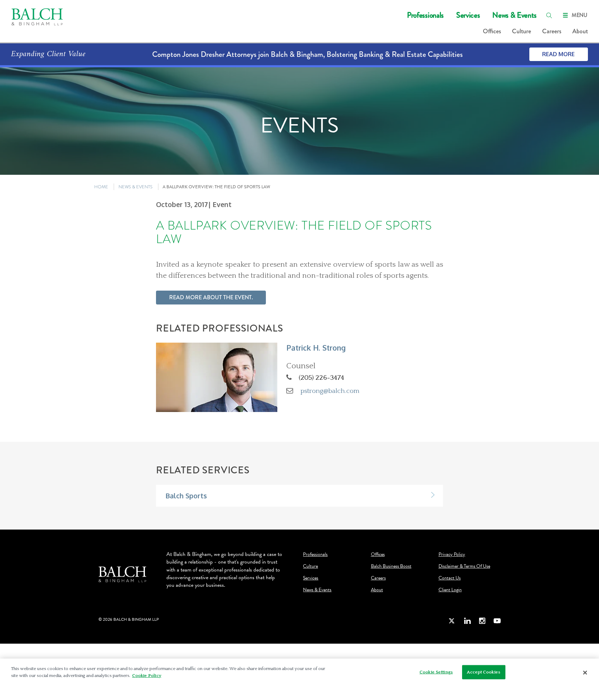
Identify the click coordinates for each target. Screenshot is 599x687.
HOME (101, 186)
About (580, 31)
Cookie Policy (146, 675)
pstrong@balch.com (330, 391)
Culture (521, 31)
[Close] (585, 673)
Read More (558, 54)
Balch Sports (186, 495)
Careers (551, 31)
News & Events (514, 15)
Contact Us (450, 578)
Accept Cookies (483, 672)
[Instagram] (482, 620)
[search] (549, 15)
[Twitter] (452, 620)
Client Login (450, 589)
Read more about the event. (211, 297)
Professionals (425, 15)
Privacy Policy (452, 554)
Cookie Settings (436, 672)
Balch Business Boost (391, 566)
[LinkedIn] (467, 620)
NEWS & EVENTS (136, 186)
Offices (492, 31)
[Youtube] (497, 620)
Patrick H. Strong (316, 347)
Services (468, 15)
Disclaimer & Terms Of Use (464, 566)
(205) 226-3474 (321, 377)
